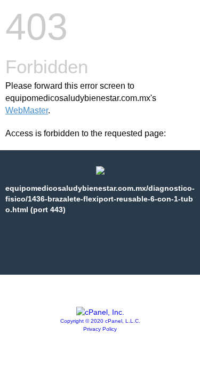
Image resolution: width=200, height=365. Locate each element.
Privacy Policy (100, 329)
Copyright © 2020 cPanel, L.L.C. (100, 321)
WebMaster (26, 110)
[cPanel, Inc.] (100, 312)
